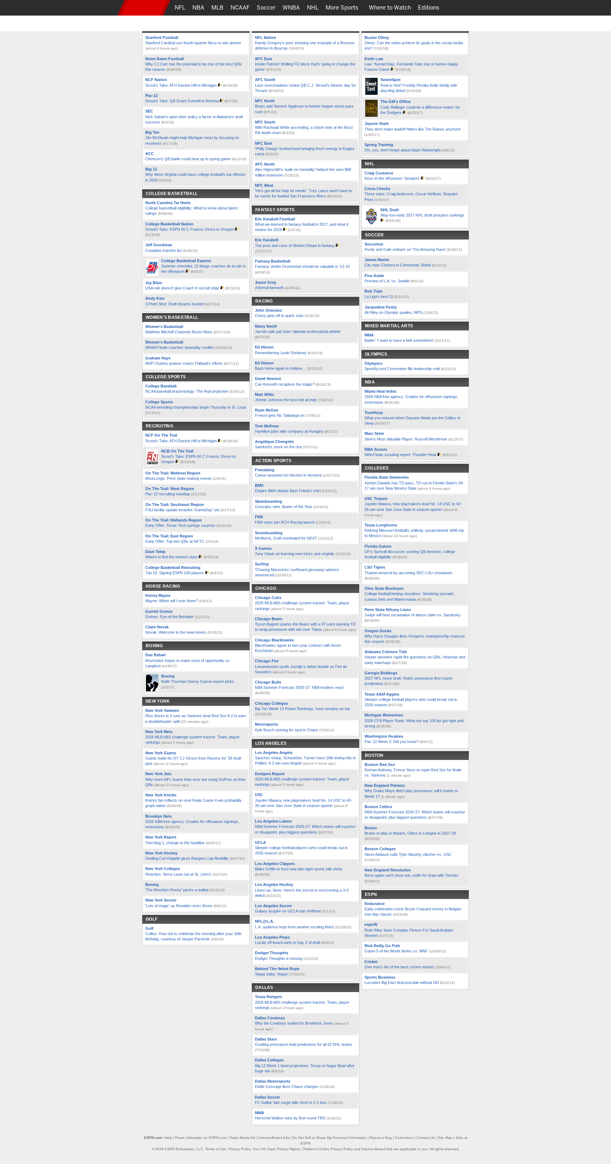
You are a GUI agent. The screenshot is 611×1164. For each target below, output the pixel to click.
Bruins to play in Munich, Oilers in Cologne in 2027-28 (410, 833)
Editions (428, 7)
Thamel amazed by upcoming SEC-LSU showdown (408, 573)
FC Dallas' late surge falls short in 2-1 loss (291, 1102)
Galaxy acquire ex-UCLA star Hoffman (288, 911)
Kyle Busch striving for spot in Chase (286, 730)
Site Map (445, 1138)
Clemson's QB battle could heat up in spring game (188, 159)
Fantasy (435, 23)
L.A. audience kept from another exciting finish (294, 927)
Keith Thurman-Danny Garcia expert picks (197, 681)
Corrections (404, 1138)
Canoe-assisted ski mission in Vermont (288, 475)
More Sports (342, 7)
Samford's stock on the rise (278, 447)
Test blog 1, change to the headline (175, 843)
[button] (479, 8)
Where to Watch (390, 7)
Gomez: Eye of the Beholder (169, 617)
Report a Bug (381, 1138)
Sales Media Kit (242, 1138)
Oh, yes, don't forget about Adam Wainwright (403, 150)
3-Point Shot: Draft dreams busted (174, 304)
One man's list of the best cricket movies (400, 967)
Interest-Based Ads (273, 1138)
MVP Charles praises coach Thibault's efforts (184, 363)
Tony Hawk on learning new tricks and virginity (294, 554)
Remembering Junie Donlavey (281, 353)
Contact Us (426, 1138)
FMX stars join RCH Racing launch (285, 522)
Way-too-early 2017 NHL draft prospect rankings (422, 215)
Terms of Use (215, 1149)
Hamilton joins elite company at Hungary (289, 431)
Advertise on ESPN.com (206, 1138)
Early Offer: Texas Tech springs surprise (180, 525)
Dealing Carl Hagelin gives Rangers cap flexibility (187, 858)
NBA (198, 7)
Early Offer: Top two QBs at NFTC (174, 541)
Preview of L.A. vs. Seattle (387, 281)
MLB (217, 7)
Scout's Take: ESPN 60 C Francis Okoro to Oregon (190, 229)
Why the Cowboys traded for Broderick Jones (294, 1023)
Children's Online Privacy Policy (327, 1149)
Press (179, 1138)
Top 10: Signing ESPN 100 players (174, 573)
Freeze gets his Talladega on (279, 415)
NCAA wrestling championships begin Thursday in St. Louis (195, 407)
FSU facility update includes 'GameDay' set (182, 510)
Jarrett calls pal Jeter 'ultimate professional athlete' (298, 331)
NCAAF (240, 7)
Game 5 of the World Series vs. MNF (396, 951)
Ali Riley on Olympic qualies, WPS (394, 312)
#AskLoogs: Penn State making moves (178, 478)
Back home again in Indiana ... (280, 368)
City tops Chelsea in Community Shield (398, 265)
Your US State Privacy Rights (276, 1149)
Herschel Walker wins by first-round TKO (290, 1118)
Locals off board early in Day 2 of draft (287, 942)
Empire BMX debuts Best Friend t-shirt (288, 491)
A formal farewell (269, 288)
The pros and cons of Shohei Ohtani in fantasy (294, 245)
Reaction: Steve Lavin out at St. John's (178, 874)
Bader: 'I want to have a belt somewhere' (399, 340)
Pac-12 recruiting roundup (167, 494)
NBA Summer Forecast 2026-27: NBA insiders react (299, 687)
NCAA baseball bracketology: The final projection (186, 391)
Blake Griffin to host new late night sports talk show (298, 869)
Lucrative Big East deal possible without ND (402, 982)
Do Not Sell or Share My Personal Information (329, 1138)
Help (168, 1138)
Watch (409, 23)
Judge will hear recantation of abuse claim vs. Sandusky (413, 615)
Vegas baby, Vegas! (272, 974)
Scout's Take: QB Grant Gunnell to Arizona (182, 101)
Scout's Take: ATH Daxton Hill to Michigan (181, 85)
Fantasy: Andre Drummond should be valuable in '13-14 (302, 266)
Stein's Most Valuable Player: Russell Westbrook (406, 439)
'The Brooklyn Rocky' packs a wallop (177, 890)
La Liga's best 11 (379, 296)
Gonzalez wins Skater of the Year (283, 507)
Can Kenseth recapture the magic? (285, 384)
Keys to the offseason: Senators (392, 178)
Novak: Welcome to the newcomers (175, 632)
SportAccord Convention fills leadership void (402, 369)
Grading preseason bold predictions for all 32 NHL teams (303, 1044)
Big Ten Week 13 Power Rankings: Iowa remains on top (302, 709)
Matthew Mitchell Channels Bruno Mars (179, 332)
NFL (180, 7)
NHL (313, 7)
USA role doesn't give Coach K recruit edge (182, 288)
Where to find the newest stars (171, 557)
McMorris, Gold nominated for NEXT (286, 538)
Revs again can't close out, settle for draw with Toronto (411, 875)
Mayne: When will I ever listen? (171, 601)
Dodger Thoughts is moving (278, 958)
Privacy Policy (239, 1149)
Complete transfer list (163, 250)
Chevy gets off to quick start (279, 315)
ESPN (143, 8)
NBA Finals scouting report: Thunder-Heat (400, 455)
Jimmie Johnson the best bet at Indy (286, 400)
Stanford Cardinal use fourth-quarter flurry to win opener (193, 43)
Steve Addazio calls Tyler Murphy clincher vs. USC (408, 854)
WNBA (291, 7)
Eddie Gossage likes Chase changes (287, 1086)
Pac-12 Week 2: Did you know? (392, 741)
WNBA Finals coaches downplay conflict (179, 347)
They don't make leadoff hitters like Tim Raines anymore (413, 129)
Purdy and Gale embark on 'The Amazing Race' (405, 249)
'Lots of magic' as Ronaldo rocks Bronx (179, 906)
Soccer (266, 7)
